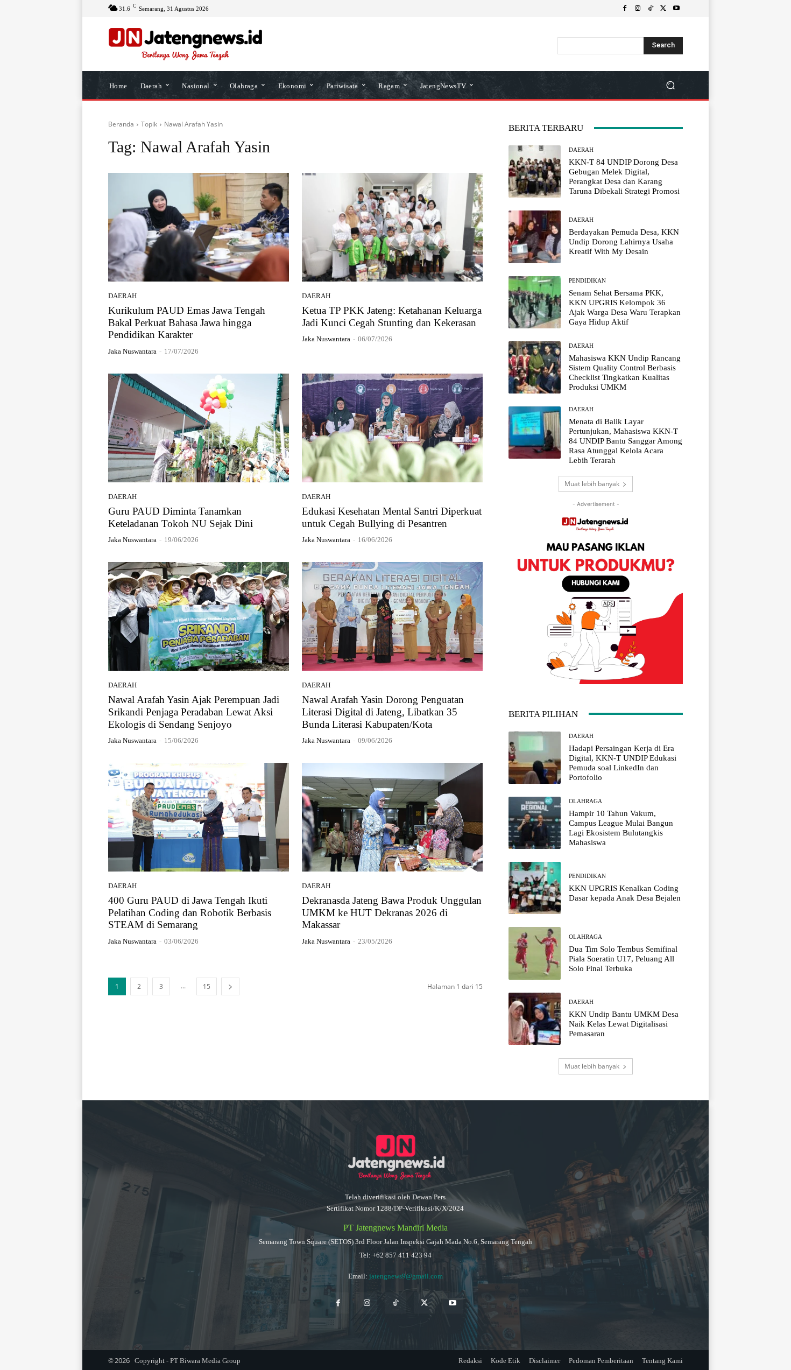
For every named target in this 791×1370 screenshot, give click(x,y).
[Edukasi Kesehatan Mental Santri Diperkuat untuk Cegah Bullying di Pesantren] (392, 428)
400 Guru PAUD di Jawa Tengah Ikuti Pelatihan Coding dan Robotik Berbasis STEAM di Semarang (189, 913)
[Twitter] (424, 1302)
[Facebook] (624, 8)
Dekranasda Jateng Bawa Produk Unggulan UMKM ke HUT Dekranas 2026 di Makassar (392, 913)
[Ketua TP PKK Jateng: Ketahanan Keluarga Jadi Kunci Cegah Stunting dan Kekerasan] (392, 227)
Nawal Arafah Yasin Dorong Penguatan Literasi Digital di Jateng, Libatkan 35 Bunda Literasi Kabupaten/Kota (383, 712)
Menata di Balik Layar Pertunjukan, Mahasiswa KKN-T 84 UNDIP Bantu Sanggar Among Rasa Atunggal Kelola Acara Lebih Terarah (625, 441)
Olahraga (585, 801)
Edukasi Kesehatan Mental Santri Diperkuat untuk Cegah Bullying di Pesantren (392, 517)
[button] (670, 85)
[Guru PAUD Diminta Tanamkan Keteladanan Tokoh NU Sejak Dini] (198, 428)
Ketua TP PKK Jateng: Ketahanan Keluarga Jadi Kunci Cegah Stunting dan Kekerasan (392, 316)
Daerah (122, 295)
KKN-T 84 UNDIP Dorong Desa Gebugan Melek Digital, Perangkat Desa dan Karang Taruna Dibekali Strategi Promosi (624, 176)
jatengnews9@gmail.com (406, 1276)
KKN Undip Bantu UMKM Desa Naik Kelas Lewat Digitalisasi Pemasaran (624, 1024)
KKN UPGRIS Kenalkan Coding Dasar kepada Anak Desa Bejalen (625, 893)
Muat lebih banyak (591, 483)
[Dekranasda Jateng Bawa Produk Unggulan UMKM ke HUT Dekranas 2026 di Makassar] (392, 817)
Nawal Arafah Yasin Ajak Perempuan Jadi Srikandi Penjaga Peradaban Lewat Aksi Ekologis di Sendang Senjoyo (193, 712)
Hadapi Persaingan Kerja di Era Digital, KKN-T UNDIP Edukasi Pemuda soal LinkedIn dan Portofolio (622, 763)
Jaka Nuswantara (132, 351)
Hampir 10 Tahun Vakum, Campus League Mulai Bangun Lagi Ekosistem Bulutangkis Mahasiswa (621, 828)
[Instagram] (637, 8)
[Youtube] (676, 8)
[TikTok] (650, 8)
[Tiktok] (395, 1302)
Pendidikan (587, 281)
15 (206, 986)
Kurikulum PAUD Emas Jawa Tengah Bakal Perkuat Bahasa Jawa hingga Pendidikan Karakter (186, 323)
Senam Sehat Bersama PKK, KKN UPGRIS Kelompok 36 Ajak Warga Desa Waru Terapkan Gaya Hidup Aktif (625, 307)
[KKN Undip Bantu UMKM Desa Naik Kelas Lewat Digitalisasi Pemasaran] (534, 1019)
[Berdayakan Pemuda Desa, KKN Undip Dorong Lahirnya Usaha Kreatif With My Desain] (534, 236)
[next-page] (230, 986)
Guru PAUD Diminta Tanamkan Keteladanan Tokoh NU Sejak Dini (180, 517)
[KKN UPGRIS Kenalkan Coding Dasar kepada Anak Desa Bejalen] (534, 888)
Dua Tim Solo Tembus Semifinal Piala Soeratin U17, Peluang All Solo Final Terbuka (623, 959)
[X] (663, 8)
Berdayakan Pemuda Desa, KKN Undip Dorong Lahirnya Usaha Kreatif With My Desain (624, 242)
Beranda (121, 124)
